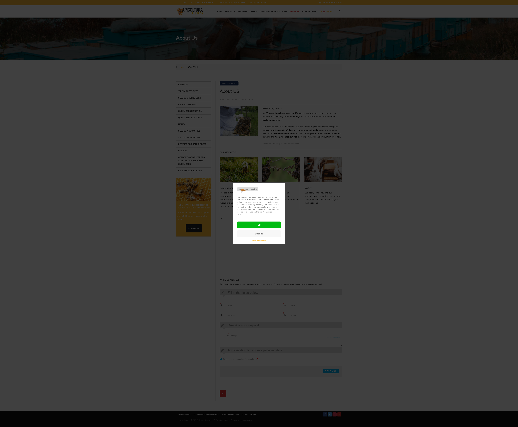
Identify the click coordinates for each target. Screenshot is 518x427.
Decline (259, 233)
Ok (259, 224)
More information (259, 240)
